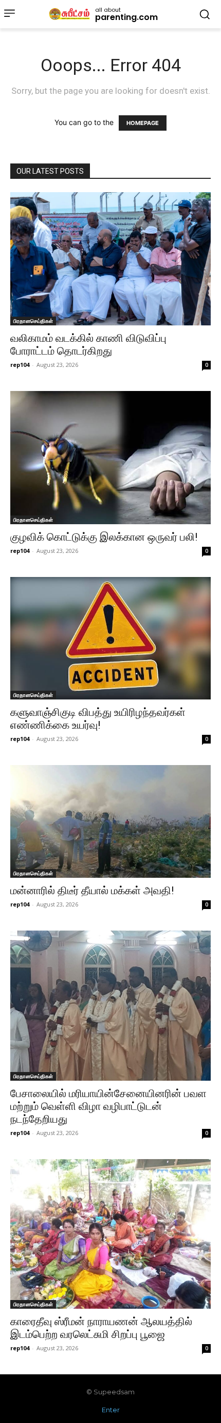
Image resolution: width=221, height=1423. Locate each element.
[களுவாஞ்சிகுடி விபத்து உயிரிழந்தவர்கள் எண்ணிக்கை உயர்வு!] (110, 638)
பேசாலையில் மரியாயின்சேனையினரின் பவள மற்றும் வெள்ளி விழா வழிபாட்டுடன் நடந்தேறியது (108, 1106)
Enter (111, 1410)
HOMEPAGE (142, 123)
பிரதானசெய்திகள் (33, 320)
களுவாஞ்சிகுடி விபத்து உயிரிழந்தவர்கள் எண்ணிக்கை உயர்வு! (98, 718)
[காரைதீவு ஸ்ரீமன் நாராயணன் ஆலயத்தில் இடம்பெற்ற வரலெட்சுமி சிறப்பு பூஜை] (110, 1234)
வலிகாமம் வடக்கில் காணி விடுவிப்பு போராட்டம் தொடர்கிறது (88, 344)
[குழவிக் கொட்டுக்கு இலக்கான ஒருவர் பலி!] (110, 457)
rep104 (19, 364)
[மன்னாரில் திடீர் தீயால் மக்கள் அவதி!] (110, 821)
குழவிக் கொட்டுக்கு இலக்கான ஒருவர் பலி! (103, 537)
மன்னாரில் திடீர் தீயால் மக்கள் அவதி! (92, 890)
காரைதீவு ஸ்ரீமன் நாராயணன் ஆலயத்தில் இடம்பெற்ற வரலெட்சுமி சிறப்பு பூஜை (101, 1327)
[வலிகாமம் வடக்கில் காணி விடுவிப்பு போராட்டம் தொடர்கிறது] (110, 258)
